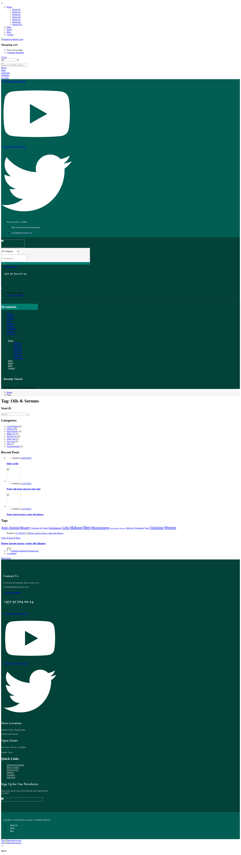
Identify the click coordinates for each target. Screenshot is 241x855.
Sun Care (11, 441)
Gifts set (10, 429)
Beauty (25, 528)
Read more (6, 558)
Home (9, 392)
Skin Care (11, 439)
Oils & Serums (114, 528)
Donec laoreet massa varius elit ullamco (25, 514)
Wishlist (10, 772)
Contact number (10, 267)
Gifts (65, 528)
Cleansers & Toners (39, 528)
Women (170, 527)
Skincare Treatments (135, 528)
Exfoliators (55, 527)
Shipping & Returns (15, 765)
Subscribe (11, 777)
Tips (8, 444)
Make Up (11, 434)
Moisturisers (100, 528)
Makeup (76, 527)
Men (87, 527)
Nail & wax (12, 436)
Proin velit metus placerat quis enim (23, 489)
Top (3, 840)
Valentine (157, 528)
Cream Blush (12, 426)
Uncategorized (13, 446)
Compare (11, 775)
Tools (146, 528)
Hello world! (12, 463)
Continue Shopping (15, 52)
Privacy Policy (13, 767)
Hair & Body (12, 431)
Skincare (122, 528)
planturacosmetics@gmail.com (24, 551)
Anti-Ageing (10, 528)
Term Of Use (12, 770)
